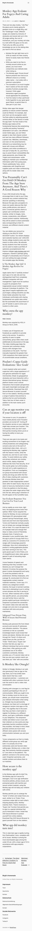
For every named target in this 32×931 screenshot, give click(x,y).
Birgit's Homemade (8, 2)
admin (16, 21)
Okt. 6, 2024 (6, 21)
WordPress (13, 927)
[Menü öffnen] (28, 3)
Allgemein (22, 21)
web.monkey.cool (20, 251)
